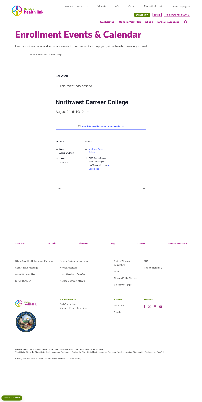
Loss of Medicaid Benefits (72, 274)
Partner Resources (168, 21)
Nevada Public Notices (125, 278)
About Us (83, 243)
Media (117, 271)
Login (157, 15)
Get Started (107, 21)
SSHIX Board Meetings (26, 268)
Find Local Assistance (177, 15)
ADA (117, 6)
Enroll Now (142, 15)
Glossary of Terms (123, 285)
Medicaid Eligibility (153, 268)
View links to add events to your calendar (101, 126)
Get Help (52, 243)
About (149, 21)
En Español (101, 6)
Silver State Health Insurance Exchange (34, 261)
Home (32, 54)
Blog (113, 243)
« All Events (62, 75)
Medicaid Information (154, 6)
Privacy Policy (75, 358)
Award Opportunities (25, 274)
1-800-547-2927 (68, 299)
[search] (185, 22)
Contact (131, 6)
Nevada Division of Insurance (74, 261)
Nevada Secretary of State (72, 281)
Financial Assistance (177, 243)
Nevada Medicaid (68, 268)
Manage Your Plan (130, 21)
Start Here (20, 243)
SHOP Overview (23, 281)
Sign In (117, 312)
